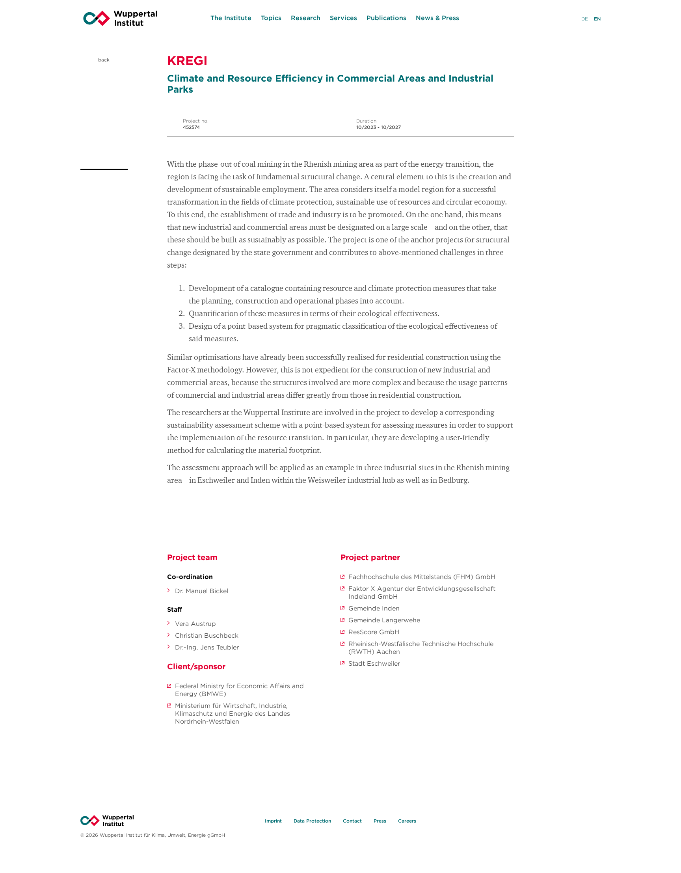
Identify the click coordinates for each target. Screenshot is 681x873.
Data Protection (312, 821)
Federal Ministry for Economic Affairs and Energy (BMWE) (239, 690)
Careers (407, 821)
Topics (271, 18)
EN (597, 19)
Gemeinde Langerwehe (384, 620)
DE (584, 19)
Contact (352, 821)
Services (343, 18)
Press (380, 821)
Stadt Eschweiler (374, 663)
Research (305, 18)
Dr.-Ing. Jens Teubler (207, 647)
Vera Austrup (195, 623)
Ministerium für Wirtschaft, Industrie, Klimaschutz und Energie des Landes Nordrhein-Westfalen (232, 713)
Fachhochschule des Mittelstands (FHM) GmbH (421, 577)
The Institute (230, 18)
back (103, 60)
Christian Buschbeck (206, 635)
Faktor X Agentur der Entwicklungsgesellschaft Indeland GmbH (421, 592)
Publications (386, 18)
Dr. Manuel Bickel (201, 591)
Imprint (273, 821)
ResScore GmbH (373, 632)
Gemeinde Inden (374, 608)
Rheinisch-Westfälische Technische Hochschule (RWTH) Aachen (420, 647)
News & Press (437, 18)
